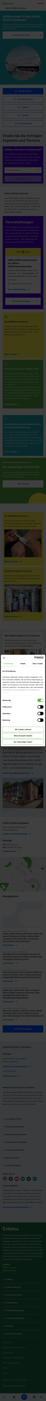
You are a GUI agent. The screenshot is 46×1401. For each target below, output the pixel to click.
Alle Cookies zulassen (23, 729)
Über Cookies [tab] (38, 663)
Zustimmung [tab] (8, 663)
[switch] (40, 707)
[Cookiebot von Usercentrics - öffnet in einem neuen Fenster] (34, 657)
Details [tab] (23, 663)
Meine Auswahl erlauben (23, 736)
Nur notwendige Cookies (23, 742)
